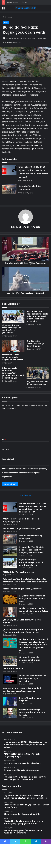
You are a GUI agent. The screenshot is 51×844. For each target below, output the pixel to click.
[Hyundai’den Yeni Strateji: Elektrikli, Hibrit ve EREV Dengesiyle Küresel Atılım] (10, 551)
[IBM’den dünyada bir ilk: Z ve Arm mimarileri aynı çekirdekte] (10, 679)
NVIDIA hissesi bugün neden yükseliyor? (23, 2)
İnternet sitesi (8, 459)
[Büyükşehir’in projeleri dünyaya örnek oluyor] (38, 373)
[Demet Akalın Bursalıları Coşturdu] (10, 701)
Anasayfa (8, 17)
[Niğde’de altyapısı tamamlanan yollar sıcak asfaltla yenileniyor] (13, 316)
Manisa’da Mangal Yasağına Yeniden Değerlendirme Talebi (12, 357)
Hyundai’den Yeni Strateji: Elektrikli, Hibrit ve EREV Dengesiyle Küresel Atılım (31, 550)
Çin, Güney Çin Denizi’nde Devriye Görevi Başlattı (35, 343)
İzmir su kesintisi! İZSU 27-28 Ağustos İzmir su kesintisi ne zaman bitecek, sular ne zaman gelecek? (32, 507)
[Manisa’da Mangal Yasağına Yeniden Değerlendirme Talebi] (13, 346)
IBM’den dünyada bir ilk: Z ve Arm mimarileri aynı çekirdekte (32, 678)
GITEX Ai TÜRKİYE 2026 (13, 668)
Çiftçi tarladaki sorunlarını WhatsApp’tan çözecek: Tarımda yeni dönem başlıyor (13, 373)
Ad (4, 439)
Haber (16, 17)
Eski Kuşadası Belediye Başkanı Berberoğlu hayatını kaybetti (32, 712)
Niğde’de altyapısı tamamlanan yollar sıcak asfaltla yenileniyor (11, 329)
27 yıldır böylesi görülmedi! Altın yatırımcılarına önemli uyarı (32, 599)
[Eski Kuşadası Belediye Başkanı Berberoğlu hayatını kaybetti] (10, 713)
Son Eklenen (25, 495)
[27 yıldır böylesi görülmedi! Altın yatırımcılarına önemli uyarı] (10, 599)
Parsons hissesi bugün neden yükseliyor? (22, 589)
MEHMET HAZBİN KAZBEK (16, 38)
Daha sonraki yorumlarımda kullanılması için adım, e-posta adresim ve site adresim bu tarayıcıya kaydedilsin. (24, 473)
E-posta (6, 449)
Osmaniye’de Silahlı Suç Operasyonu (30, 537)
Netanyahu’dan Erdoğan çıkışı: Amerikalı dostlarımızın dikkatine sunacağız (22, 689)
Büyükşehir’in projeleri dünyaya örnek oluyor (37, 383)
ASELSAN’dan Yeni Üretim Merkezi (18, 572)
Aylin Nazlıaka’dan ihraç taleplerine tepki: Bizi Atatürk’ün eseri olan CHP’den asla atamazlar (37, 316)
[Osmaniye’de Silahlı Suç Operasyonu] (9, 189)
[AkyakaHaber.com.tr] (25, 7)
